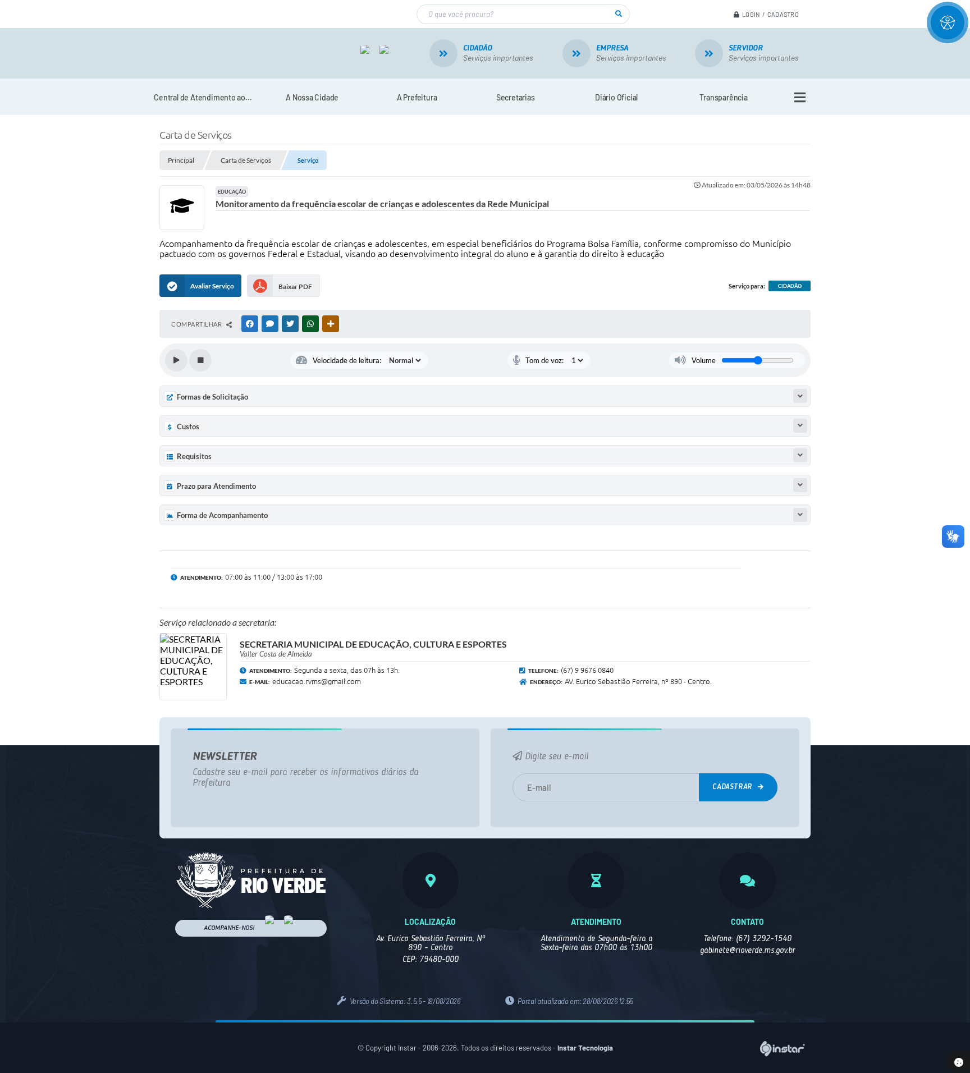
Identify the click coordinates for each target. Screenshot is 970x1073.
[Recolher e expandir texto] (800, 396)
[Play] (176, 360)
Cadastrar (733, 787)
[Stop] (200, 360)
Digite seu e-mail (555, 757)
